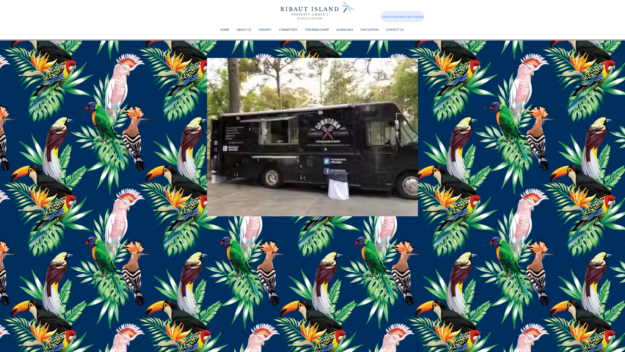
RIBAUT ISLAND (310, 9)
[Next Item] (415, 137)
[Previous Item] (209, 137)
